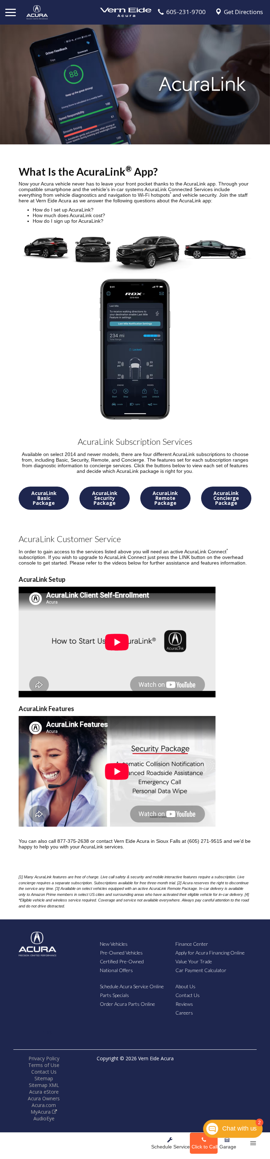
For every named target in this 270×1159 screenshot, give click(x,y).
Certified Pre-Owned (122, 961)
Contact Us (187, 995)
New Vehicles (114, 944)
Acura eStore (44, 1091)
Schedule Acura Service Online (132, 986)
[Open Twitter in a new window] (31, 1036)
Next (263, 83)
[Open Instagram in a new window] (49, 1032)
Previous (7, 83)
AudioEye (43, 1118)
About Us (185, 986)
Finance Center (191, 944)
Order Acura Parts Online (127, 1004)
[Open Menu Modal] (253, 1143)
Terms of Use (43, 1065)
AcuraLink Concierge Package (226, 498)
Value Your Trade (193, 961)
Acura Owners (44, 1098)
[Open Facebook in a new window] (41, 1032)
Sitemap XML (44, 1085)
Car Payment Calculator (200, 970)
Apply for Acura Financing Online (210, 953)
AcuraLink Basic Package (44, 498)
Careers (184, 1013)
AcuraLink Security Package (104, 498)
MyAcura (41, 1111)
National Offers (116, 970)
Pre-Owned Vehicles (121, 953)
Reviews (184, 1004)
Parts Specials (114, 995)
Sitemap (43, 1078)
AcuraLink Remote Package (165, 498)
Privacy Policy (43, 1058)
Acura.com (44, 1105)
